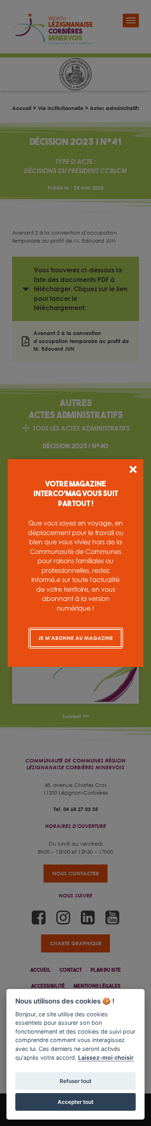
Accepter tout (75, 1102)
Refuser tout (75, 1081)
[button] (133, 470)
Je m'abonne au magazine (75, 638)
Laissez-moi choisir (106, 1057)
